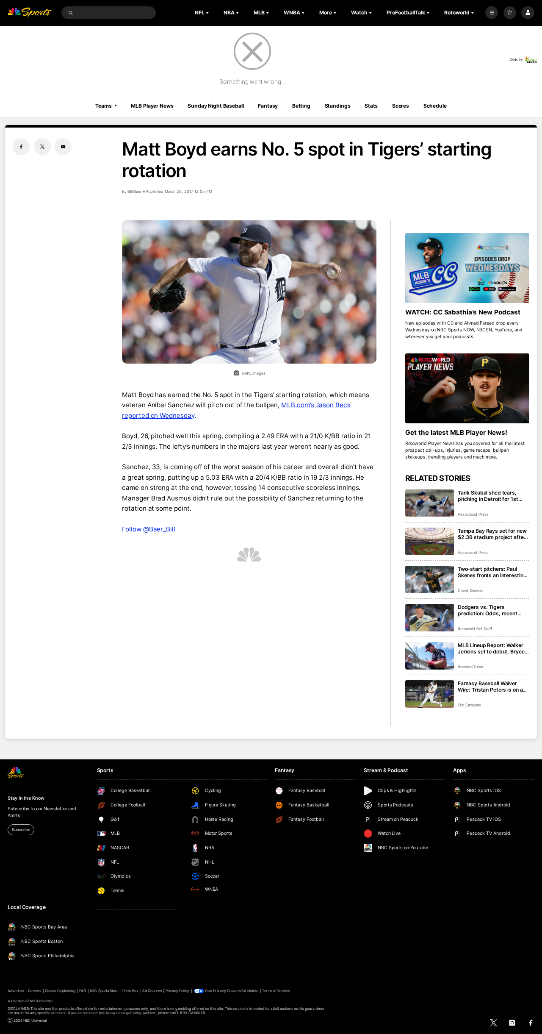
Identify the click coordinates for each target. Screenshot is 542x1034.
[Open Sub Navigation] (208, 12)
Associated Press (473, 514)
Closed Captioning (60, 991)
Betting (301, 106)
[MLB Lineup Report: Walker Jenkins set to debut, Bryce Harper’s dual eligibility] (429, 656)
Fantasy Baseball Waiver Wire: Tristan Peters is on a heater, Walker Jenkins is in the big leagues (490, 686)
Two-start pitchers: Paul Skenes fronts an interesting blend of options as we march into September (493, 572)
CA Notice (249, 991)
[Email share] (63, 146)
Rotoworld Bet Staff (475, 628)
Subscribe (21, 829)
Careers (34, 991)
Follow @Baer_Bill (148, 529)
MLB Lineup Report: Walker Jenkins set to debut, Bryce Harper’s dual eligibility (491, 648)
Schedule (435, 106)
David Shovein (470, 590)
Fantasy (268, 106)
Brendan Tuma (470, 666)
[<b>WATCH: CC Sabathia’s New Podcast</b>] (467, 268)
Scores (400, 106)
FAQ (82, 991)
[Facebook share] (21, 146)
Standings (338, 106)
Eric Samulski (469, 705)
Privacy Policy (178, 991)
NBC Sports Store (104, 991)
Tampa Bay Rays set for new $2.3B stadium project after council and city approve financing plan (492, 534)
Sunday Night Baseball (215, 106)
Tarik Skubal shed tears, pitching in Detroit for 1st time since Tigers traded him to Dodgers (493, 495)
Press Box (130, 991)
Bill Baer (134, 191)
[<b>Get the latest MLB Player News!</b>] (467, 388)
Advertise (16, 991)
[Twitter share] (42, 146)
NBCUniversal (41, 1001)
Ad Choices (151, 991)
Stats (371, 106)
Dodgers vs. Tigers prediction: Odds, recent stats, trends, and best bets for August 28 (492, 610)
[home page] (30, 13)
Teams (103, 106)
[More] (491, 12)
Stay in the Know (26, 798)
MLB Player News (152, 106)
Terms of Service (276, 991)
